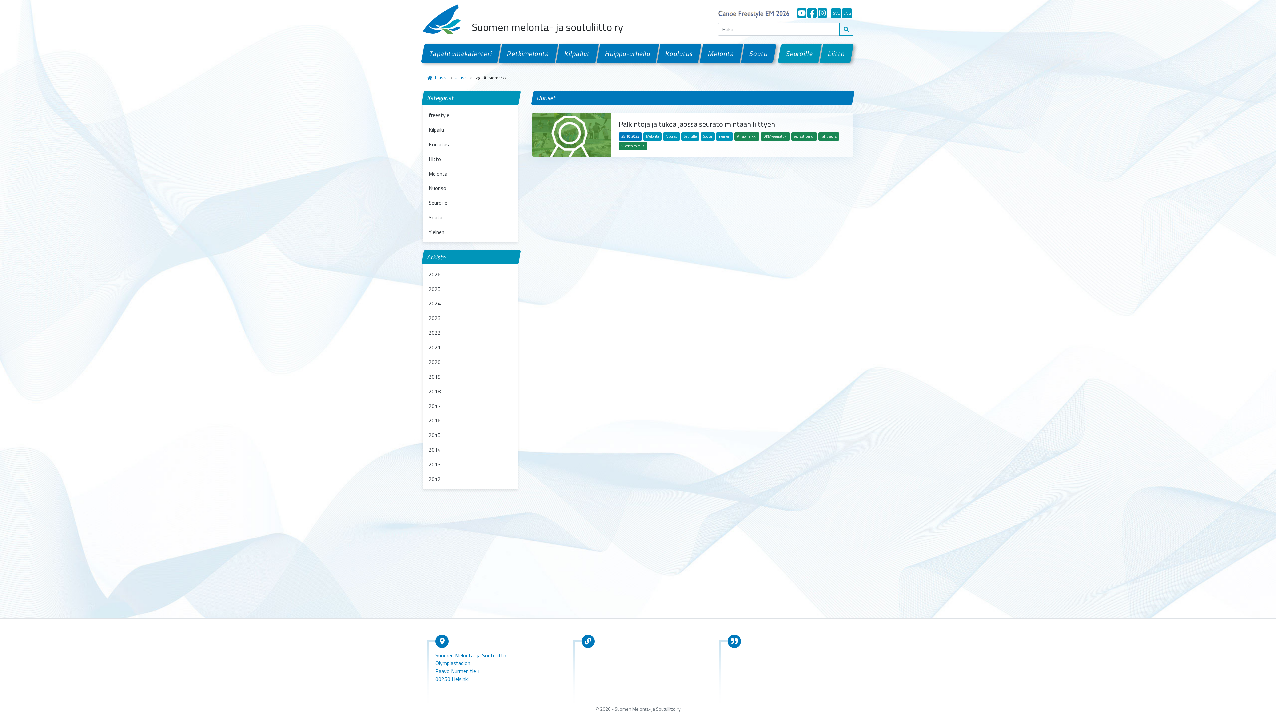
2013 (435, 464)
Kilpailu (436, 130)
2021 (435, 347)
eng (847, 13)
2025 (435, 289)
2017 (435, 406)
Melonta (721, 53)
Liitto (836, 53)
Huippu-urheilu (627, 53)
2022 (435, 333)
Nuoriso (437, 188)
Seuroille (799, 53)
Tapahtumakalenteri (461, 53)
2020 (435, 362)
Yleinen (436, 232)
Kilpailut (577, 53)
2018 (435, 391)
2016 (435, 420)
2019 (435, 377)
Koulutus (679, 53)
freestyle (439, 115)
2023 (435, 318)
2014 (435, 450)
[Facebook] (812, 13)
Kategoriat (441, 97)
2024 (435, 303)
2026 (435, 274)
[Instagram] (822, 13)
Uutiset (461, 77)
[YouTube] (801, 13)
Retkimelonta (528, 53)
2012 (435, 479)
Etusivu (442, 77)
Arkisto (437, 257)
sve (836, 13)
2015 (435, 435)
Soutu (759, 53)
